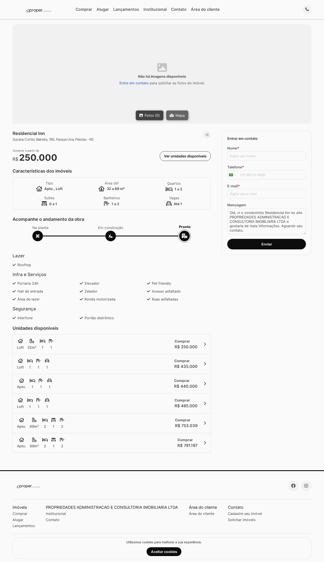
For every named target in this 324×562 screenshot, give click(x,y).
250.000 (38, 157)
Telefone (235, 167)
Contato (178, 9)
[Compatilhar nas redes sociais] (207, 135)
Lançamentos (126, 9)
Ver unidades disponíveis (185, 156)
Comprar (84, 9)
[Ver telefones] (307, 9)
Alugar (103, 9)
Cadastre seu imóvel (245, 513)
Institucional (155, 9)
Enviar (266, 244)
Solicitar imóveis (241, 520)
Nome (233, 148)
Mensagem (236, 205)
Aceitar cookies (164, 551)
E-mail (233, 186)
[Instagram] (306, 486)
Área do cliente (205, 9)
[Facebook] (293, 486)
